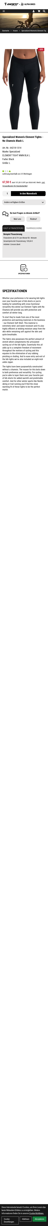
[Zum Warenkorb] (39, 11)
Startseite (5, 31)
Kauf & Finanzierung (13, 228)
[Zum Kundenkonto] (33, 11)
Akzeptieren (39, 1219)
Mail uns (17, 219)
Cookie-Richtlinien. (36, 1213)
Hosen (15, 31)
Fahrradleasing (34, 228)
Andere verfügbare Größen (14, 202)
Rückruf (33, 219)
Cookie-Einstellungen (9, 1220)
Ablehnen (25, 1219)
